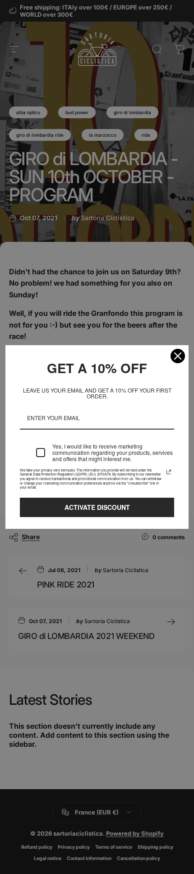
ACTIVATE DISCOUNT (97, 507)
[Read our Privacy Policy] (168, 472)
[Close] (178, 356)
